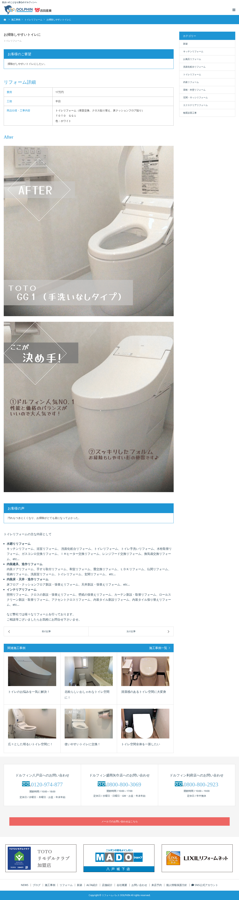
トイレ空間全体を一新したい (140, 744)
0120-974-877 (47, 784)
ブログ (37, 885)
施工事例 (50, 885)
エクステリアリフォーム (195, 105)
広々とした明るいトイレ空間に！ (30, 744)
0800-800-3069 (124, 784)
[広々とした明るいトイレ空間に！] (32, 723)
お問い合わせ (139, 885)
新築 (185, 43)
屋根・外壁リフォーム (194, 89)
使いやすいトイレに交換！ (82, 744)
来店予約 (156, 885)
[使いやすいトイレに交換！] (89, 723)
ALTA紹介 (92, 885)
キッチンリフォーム (193, 51)
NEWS (24, 885)
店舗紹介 (107, 885)
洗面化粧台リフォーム (194, 66)
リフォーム (66, 885)
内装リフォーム (191, 82)
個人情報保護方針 (176, 885)
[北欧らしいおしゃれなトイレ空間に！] (89, 671)
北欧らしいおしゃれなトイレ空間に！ (87, 694)
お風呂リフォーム (192, 59)
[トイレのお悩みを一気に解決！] (32, 671)
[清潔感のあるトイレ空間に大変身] (145, 671)
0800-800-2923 (201, 784)
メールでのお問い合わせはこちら (119, 821)
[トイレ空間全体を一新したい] (145, 723)
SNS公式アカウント (206, 885)
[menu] (234, 9)
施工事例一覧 (158, 648)
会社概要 (122, 885)
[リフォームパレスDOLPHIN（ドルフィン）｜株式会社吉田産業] (28, 10)
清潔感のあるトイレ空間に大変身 (143, 692)
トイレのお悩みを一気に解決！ (29, 692)
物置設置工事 (190, 112)
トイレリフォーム (13, 40)
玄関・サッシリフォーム (195, 97)
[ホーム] (5, 19)
